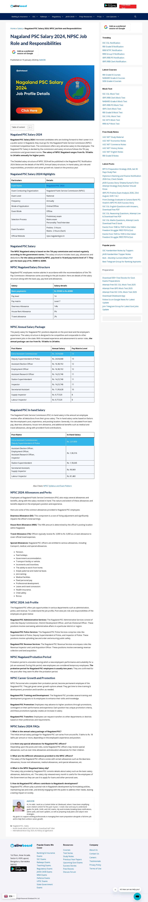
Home (13, 28)
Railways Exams (43, 862)
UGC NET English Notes (112, 152)
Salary (20, 28)
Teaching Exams (44, 865)
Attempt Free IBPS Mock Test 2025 (117, 288)
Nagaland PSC (18, 826)
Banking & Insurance (20, 16)
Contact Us (94, 853)
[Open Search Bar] (135, 16)
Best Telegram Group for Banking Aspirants (121, 261)
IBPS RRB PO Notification (113, 57)
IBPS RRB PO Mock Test (112, 105)
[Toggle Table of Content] (28, 127)
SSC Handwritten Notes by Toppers (117, 250)
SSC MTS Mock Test (111, 120)
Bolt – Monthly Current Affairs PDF (117, 258)
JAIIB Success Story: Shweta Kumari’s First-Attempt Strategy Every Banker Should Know (120, 186)
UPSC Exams (42, 881)
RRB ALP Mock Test (110, 123)
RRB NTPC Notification (112, 50)
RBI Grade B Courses (111, 75)
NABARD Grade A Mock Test (114, 101)
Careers (92, 857)
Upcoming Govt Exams (73, 862)
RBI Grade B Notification (112, 46)
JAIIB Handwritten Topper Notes (116, 254)
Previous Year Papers (72, 859)
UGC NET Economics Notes (114, 141)
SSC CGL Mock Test (110, 94)
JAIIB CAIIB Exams (44, 872)
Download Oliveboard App (113, 296)
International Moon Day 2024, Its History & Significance (33, 831)
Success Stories (69, 865)
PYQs (99, 16)
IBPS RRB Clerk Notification (114, 61)
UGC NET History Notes (112, 148)
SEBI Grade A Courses (111, 81)
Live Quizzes (111, 16)
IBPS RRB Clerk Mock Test (113, 97)
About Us (93, 850)
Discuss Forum (69, 872)
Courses (66, 850)
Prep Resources (85, 16)
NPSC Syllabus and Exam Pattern (57, 486)
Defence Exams (43, 878)
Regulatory (56, 16)
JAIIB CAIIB (70, 16)
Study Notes (68, 856)
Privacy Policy (95, 865)
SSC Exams (41, 859)
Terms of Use (95, 868)
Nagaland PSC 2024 (55, 185)
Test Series (68, 853)
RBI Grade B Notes (110, 155)
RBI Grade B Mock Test (112, 112)
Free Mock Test (126, 6)
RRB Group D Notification (113, 54)
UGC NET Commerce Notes (114, 144)
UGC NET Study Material (113, 137)
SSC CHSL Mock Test (111, 116)
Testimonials (95, 861)
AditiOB (42, 60)
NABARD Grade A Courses (113, 78)
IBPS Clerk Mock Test (111, 109)
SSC (33, 16)
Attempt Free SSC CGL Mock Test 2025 (119, 284)
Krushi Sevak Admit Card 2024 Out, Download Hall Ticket (34, 828)
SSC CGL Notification (111, 43)
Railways (43, 16)
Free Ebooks (68, 869)
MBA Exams (42, 875)
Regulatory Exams (44, 868)
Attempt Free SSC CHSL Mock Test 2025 (119, 292)
